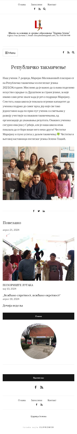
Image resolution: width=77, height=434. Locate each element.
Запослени (36, 4)
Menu (11, 52)
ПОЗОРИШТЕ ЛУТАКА (18, 285)
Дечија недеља (13, 305)
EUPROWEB (47, 427)
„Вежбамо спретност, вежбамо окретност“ (32, 295)
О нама (22, 4)
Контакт (52, 4)
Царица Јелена (38, 416)
